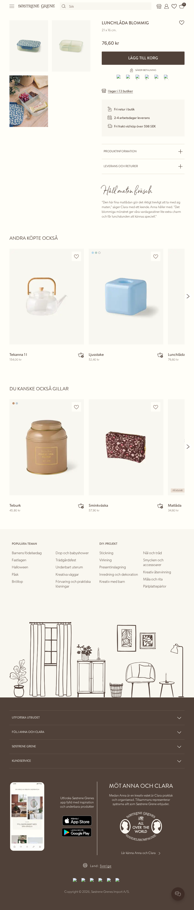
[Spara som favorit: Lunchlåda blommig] (182, 22)
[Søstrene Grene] (36, 6)
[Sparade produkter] (174, 6)
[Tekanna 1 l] (46, 296)
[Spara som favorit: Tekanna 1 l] (76, 256)
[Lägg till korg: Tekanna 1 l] (81, 355)
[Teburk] (46, 447)
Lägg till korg (143, 58)
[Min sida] (166, 6)
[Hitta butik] (159, 6)
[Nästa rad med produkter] (188, 296)
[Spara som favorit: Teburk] (76, 407)
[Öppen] (12, 6)
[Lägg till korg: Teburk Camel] (81, 505)
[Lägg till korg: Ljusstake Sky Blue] (160, 355)
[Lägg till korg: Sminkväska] (160, 505)
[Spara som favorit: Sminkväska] (155, 407)
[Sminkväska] (126, 447)
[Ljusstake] (126, 296)
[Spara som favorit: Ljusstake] (155, 256)
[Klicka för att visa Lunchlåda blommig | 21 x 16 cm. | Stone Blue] (28, 46)
